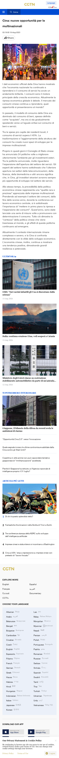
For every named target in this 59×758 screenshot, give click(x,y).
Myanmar (43, 625)
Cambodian (13, 635)
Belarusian (15, 621)
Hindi (10, 686)
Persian (40, 635)
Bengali (11, 625)
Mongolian (42, 621)
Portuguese (43, 644)
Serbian (40, 663)
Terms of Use (22, 753)
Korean (12, 709)
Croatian (13, 639)
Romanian (42, 653)
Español (33, 584)
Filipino (13, 658)
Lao (37, 611)
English (5, 584)
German (13, 667)
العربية (32, 589)
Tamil (38, 681)
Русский (5, 593)
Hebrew (12, 681)
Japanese (13, 705)
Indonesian (18, 695)
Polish (39, 639)
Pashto (39, 649)
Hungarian (14, 690)
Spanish (41, 672)
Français (6, 589)
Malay (42, 616)
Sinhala (40, 667)
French (13, 663)
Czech (12, 644)
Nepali (39, 630)
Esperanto (15, 653)
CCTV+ (5, 598)
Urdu (38, 700)
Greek (13, 672)
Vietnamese (43, 705)
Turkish (40, 690)
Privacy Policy (8, 753)
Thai (37, 686)
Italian (12, 700)
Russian (41, 658)
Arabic (12, 616)
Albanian (13, 611)
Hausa (12, 677)
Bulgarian (15, 630)
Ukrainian (43, 695)
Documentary (35, 593)
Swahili (41, 677)
